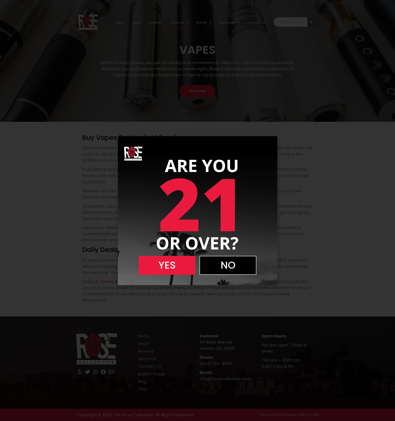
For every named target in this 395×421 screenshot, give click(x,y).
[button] (167, 265)
